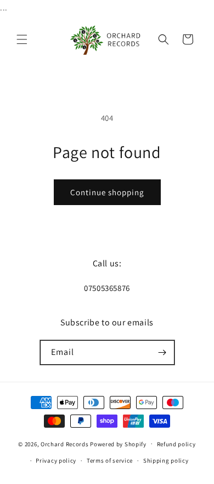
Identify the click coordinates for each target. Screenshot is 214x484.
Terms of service (110, 460)
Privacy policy (56, 460)
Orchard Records (65, 443)
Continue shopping (107, 192)
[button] (22, 39)
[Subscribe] (162, 352)
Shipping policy (166, 460)
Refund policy (176, 444)
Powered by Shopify (118, 443)
